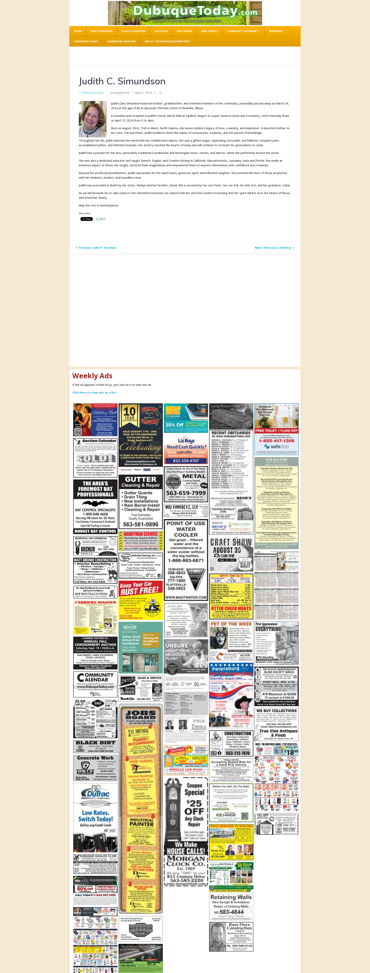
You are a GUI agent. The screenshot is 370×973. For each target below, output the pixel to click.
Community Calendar (242, 31)
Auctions (161, 31)
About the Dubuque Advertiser (167, 41)
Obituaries (184, 31)
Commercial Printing (121, 41)
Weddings (276, 31)
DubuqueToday (93, 92)
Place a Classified (133, 31)
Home (78, 31)
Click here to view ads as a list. (94, 392)
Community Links (86, 41)
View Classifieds (101, 31)
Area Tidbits (209, 31)
